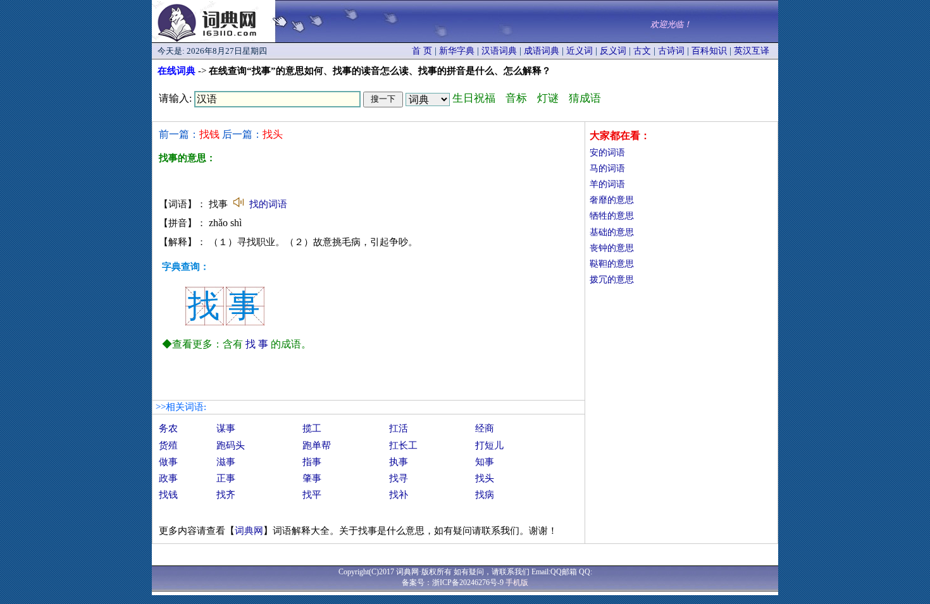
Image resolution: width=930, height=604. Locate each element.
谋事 (225, 428)
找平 (311, 495)
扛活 (398, 428)
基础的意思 (612, 232)
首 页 (422, 51)
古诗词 (671, 51)
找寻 (398, 478)
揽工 (311, 428)
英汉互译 (751, 51)
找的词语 (268, 204)
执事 (398, 462)
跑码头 (230, 445)
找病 (484, 495)
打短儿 (489, 445)
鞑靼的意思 (612, 264)
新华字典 (456, 51)
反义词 (613, 51)
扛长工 (403, 445)
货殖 (168, 445)
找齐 (225, 495)
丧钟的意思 (612, 248)
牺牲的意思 (612, 215)
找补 (398, 495)
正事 (225, 478)
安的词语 (607, 152)
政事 (168, 478)
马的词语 (607, 168)
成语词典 (541, 51)
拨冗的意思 (612, 279)
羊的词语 (607, 184)
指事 (311, 462)
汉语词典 (499, 51)
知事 (484, 462)
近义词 (579, 51)
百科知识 (709, 51)
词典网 (249, 531)
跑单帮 (316, 445)
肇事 (311, 478)
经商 (484, 428)
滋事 (225, 462)
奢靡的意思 (612, 200)
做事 (168, 462)
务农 (168, 428)
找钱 (168, 495)
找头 (484, 478)
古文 (642, 51)
